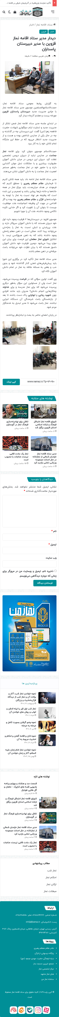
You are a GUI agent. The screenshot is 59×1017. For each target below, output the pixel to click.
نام (53, 531)
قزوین (43, 31)
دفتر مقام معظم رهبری (44, 948)
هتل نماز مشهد (47, 974)
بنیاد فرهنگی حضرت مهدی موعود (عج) (37, 958)
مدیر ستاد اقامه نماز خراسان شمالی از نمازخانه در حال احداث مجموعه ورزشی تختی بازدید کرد (44, 458)
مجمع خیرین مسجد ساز (43, 963)
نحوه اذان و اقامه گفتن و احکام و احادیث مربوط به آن (20, 738)
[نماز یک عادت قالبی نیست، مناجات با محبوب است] (15, 443)
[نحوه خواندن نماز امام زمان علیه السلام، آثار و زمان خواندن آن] (47, 757)
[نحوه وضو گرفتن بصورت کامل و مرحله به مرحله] (47, 726)
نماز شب (51, 870)
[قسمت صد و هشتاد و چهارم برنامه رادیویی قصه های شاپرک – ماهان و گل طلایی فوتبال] (47, 787)
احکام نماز (51, 877)
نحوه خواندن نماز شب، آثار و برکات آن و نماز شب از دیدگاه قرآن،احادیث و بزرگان (22, 697)
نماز (13, 992)
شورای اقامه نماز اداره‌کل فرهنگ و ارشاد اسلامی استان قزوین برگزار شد (45, 424)
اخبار (31, 25)
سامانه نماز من (47, 979)
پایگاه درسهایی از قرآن (44, 953)
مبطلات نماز (50, 891)
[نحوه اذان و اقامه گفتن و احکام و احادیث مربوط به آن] (47, 740)
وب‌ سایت (51, 558)
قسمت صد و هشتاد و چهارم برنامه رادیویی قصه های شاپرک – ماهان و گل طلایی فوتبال (20, 787)
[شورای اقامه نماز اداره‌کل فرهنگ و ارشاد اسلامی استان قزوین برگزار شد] (44, 411)
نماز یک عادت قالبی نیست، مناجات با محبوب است (16, 456)
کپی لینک (11, 381)
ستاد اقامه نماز (44, 25)
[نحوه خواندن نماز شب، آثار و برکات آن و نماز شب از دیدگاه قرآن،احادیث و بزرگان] (47, 698)
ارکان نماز (51, 884)
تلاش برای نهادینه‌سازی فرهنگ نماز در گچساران (17, 423)
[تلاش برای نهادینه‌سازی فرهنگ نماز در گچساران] (15, 411)
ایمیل (52, 544)
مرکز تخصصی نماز (46, 969)
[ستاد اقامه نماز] (30, 12)
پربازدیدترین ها (29, 683)
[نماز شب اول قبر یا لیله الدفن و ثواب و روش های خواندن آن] (47, 713)
